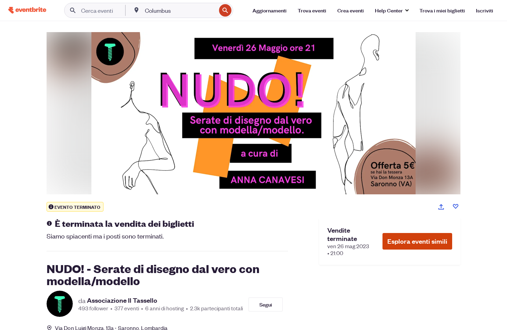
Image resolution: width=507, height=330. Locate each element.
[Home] (27, 10)
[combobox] (180, 10)
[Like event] (455, 206)
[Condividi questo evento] (441, 207)
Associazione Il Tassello (122, 300)
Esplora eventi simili (417, 241)
